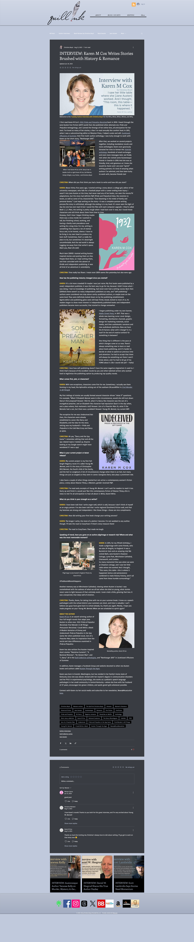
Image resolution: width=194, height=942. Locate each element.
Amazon (109, 706)
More (122, 33)
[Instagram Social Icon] (76, 904)
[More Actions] (133, 792)
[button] (142, 33)
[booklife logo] (110, 904)
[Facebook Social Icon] (67, 904)
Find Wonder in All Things (122, 722)
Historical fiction (66, 710)
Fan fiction (109, 710)
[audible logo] (127, 904)
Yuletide (123, 718)
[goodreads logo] (135, 904)
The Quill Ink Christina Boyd (94, 706)
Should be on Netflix (105, 714)
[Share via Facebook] (61, 743)
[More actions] (133, 47)
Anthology (118, 714)
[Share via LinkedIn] (70, 743)
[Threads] (84, 904)
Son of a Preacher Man (68, 722)
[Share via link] (75, 743)
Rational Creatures (94, 718)
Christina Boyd (65, 706)
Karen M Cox (81, 718)
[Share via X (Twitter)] (65, 743)
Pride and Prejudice (67, 714)
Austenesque (89, 710)
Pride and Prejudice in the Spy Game (100, 722)
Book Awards (102, 33)
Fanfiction (119, 710)
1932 (130, 718)
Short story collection (67, 718)
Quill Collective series (66, 734)
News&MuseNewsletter (117, 726)
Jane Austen (113, 33)
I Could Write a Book (81, 726)
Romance (99, 710)
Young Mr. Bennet (66, 726)
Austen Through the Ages (99, 726)
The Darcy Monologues (110, 718)
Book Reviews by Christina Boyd (84, 33)
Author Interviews (64, 33)
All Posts (52, 33)
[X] (93, 904)
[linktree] (59, 904)
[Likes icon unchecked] (65, 801)
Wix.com (115, 913)
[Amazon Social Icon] (118, 904)
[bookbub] (101, 904)
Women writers (78, 706)
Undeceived (81, 722)
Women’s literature (121, 706)
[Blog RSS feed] (134, 5)
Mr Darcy (79, 714)
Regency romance (90, 714)
